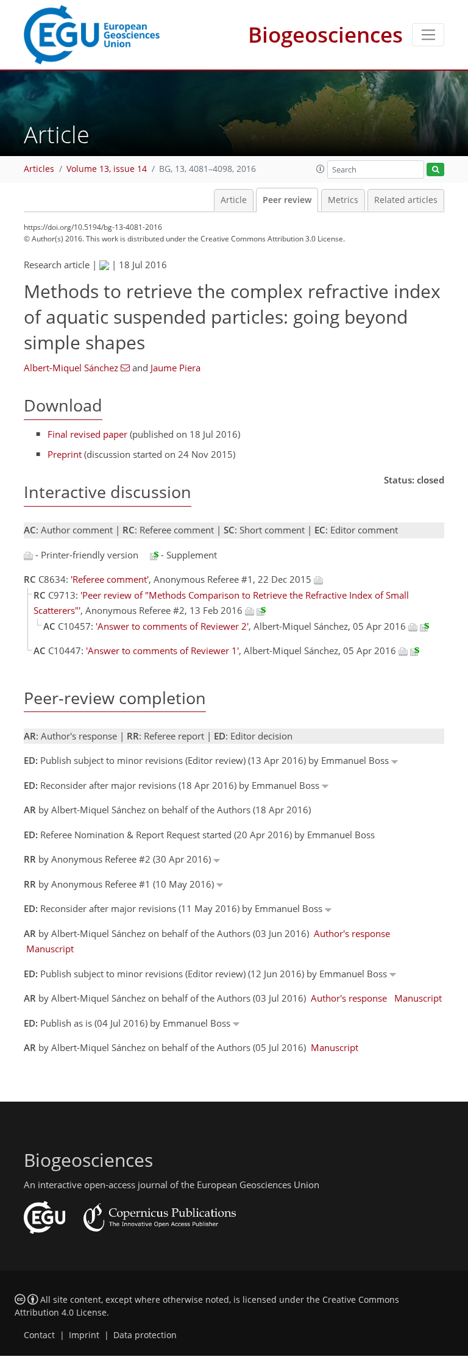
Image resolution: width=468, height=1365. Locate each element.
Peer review (287, 199)
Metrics (343, 199)
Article (234, 199)
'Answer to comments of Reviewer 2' (172, 626)
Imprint (84, 1335)
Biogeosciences (325, 34)
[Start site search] (435, 170)
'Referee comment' (110, 579)
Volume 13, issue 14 (106, 168)
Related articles (406, 199)
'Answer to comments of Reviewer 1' (162, 650)
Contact (39, 1335)
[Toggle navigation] (428, 34)
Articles (39, 168)
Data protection (145, 1335)
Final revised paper (87, 434)
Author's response (352, 933)
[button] (320, 168)
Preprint (65, 454)
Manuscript (50, 949)
